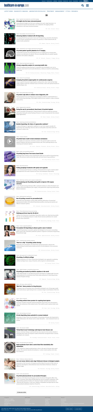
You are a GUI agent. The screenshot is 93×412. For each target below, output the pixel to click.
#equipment (48, 58)
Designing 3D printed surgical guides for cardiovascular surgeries (34, 80)
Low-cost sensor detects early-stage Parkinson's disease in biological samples (37, 361)
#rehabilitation (45, 173)
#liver (45, 292)
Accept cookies (78, 408)
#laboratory (38, 146)
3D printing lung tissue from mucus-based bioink (29, 153)
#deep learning (43, 72)
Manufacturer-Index (30, 403)
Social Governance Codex (67, 405)
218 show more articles (21, 392)
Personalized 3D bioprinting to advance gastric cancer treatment (34, 228)
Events (70, 1)
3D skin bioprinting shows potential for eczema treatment (32, 315)
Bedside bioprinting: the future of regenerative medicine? (32, 124)
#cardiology (34, 337)
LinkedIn (47, 403)
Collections (27, 399)
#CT (39, 58)
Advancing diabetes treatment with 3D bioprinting (30, 36)
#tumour (57, 28)
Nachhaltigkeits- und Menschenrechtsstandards (72, 403)
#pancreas (48, 43)
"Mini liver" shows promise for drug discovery (28, 286)
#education (43, 58)
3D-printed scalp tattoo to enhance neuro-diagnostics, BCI (32, 94)
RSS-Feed (47, 405)
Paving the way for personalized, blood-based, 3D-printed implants (34, 109)
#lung (46, 159)
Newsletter (75, 1)
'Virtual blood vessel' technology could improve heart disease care (34, 330)
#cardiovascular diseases (35, 72)
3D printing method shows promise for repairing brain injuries (33, 300)
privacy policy (11, 409)
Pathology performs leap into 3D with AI (27, 213)
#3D (46, 28)
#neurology (53, 102)
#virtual (57, 337)
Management (59, 11)
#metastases (43, 146)
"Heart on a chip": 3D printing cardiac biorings (28, 242)
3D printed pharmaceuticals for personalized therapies (31, 376)
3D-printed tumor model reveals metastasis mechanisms (31, 139)
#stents (57, 191)
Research (74, 11)
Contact (81, 1)
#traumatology (56, 173)
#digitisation (44, 279)
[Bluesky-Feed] (86, 1)
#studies (54, 220)
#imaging (53, 58)
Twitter (46, 400)
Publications (49, 1)
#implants (48, 117)
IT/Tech (67, 11)
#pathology (49, 220)
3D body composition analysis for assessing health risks (31, 65)
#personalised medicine (45, 206)
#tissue (57, 159)
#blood (44, 117)
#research (53, 28)
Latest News (8, 11)
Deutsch (44, 1)
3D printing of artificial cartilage (25, 257)
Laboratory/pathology (37, 11)
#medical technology (46, 102)
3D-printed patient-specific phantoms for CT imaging (30, 50)
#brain (40, 102)
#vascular (49, 337)
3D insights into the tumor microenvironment (28, 21)
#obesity (52, 72)
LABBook (55, 1)
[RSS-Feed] (87, 1)
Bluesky (47, 402)
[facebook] (84, 1)
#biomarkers (42, 368)
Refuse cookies (69, 408)
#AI (28, 72)
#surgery (57, 87)
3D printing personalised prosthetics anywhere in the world (32, 271)
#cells (49, 28)
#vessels (53, 337)
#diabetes (43, 43)
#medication (38, 206)
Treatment (50, 11)
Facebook (47, 399)
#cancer (33, 146)
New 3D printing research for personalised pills (29, 198)
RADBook (60, 1)
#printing (52, 43)
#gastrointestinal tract (46, 235)
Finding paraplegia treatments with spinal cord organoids (32, 167)
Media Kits (65, 1)
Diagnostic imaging (21, 11)
